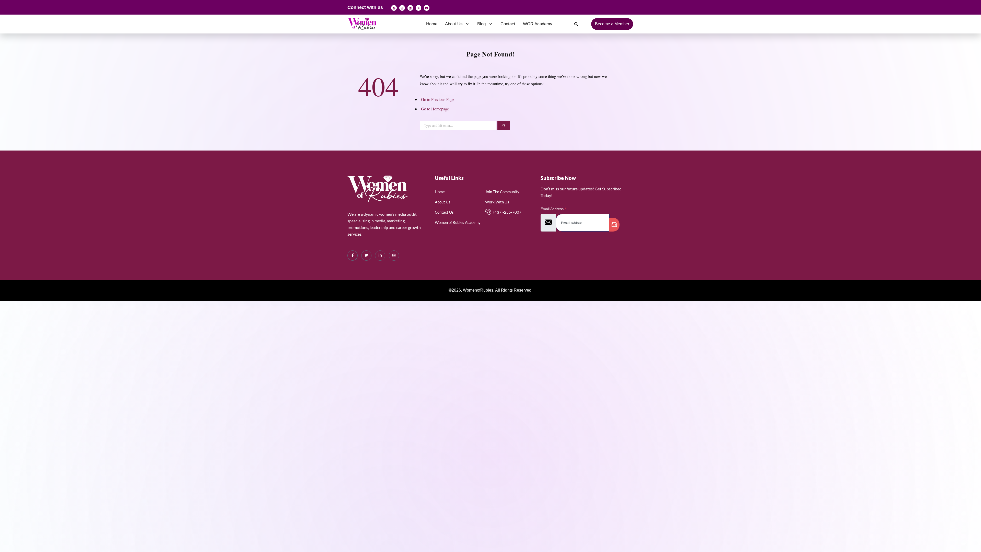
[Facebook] (394, 8)
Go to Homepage (435, 108)
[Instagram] (402, 8)
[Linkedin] (410, 8)
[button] (457, 24)
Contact (507, 23)
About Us (454, 23)
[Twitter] (366, 255)
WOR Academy (537, 23)
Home (431, 23)
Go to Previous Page (437, 99)
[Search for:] (458, 124)
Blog (481, 23)
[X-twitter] (418, 8)
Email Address (553, 209)
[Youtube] (426, 8)
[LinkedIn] (380, 255)
